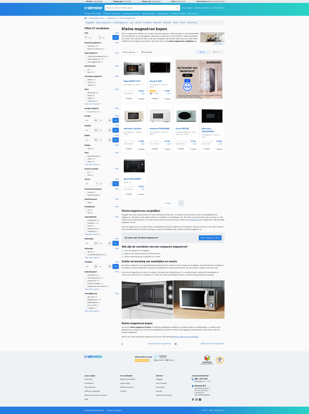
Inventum (93, 101)
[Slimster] (86, 18)
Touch (91, 226)
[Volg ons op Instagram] (196, 399)
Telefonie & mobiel (178, 13)
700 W (92, 82)
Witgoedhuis (94, 299)
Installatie (167, 22)
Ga (116, 37)
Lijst (203, 52)
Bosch (91, 98)
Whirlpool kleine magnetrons (212, 343)
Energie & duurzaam (92, 13)
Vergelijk (129, 98)
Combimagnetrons (120, 22)
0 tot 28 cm (94, 112)
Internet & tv (193, 13)
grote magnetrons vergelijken (187, 337)
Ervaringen (160, 387)
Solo (131, 22)
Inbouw (138, 22)
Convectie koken (95, 283)
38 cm (91, 252)
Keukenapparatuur (96, 18)
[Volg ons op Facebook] (193, 399)
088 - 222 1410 (201, 378)
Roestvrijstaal (94, 156)
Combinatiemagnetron (98, 56)
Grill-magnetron (95, 62)
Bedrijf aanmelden (202, 8)
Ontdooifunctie (95, 278)
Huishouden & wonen (131, 13)
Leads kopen (125, 383)
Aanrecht (93, 46)
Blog (86, 399)
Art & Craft (93, 305)
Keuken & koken (148, 13)
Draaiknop (93, 220)
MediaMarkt (94, 302)
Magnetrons (112, 18)
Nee (91, 72)
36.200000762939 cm (97, 254)
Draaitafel (93, 275)
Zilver (91, 159)
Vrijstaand (147, 22)
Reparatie (157, 22)
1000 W (92, 85)
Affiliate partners (127, 387)
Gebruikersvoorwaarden (94, 410)
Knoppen (93, 223)
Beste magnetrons (103, 22)
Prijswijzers (89, 383)
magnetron (194, 220)
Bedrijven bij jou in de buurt (95, 395)
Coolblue (92, 308)
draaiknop (93, 231)
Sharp (91, 95)
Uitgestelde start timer (98, 286)
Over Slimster (161, 383)
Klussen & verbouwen (112, 13)
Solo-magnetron (96, 59)
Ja (89, 69)
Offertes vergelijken (92, 391)
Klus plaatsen (187, 8)
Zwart (91, 161)
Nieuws (159, 391)
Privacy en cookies (114, 410)
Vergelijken (89, 22)
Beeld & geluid (163, 13)
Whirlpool (93, 92)
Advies (175, 22)
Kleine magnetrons (127, 18)
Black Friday (192, 22)
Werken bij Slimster (164, 395)
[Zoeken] (177, 8)
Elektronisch (94, 228)
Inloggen (159, 379)
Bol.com (92, 297)
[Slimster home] (93, 7)
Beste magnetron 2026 (210, 238)
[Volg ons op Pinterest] (200, 399)
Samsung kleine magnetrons (159, 343)
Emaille (92, 192)
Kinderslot (93, 281)
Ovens (182, 22)
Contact (123, 391)
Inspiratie (88, 379)
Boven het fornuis (96, 49)
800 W (92, 79)
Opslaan (141, 99)
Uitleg (117, 33)
